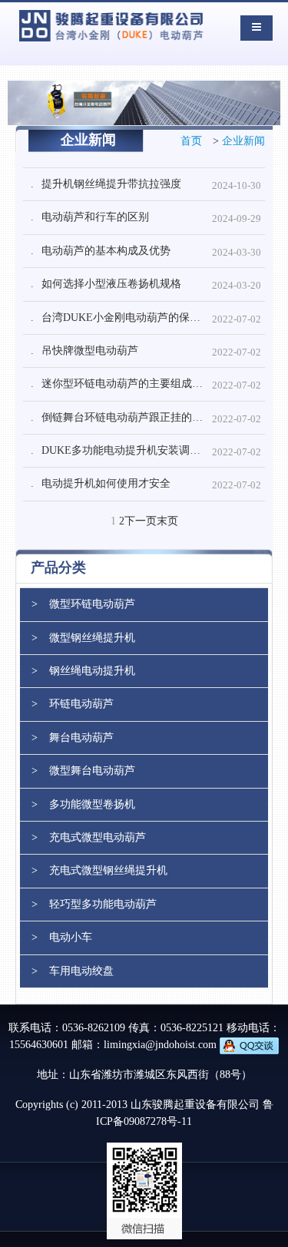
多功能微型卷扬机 (92, 804)
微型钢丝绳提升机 (92, 637)
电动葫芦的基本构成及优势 (105, 250)
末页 (167, 521)
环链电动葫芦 (81, 704)
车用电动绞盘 (81, 971)
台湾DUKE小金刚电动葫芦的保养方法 (131, 317)
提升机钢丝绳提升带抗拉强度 (111, 184)
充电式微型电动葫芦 (97, 837)
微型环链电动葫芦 (92, 604)
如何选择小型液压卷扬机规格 (111, 283)
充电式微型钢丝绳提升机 (108, 870)
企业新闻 (243, 141)
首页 (191, 141)
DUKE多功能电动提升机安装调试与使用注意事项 (153, 450)
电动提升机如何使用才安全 (105, 483)
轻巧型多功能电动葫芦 (103, 904)
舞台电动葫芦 (81, 737)
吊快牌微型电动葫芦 (89, 350)
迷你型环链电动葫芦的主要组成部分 (127, 383)
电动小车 (70, 937)
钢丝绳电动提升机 (92, 670)
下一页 (140, 521)
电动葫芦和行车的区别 (95, 217)
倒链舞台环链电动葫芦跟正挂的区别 (127, 417)
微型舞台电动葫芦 (92, 770)
